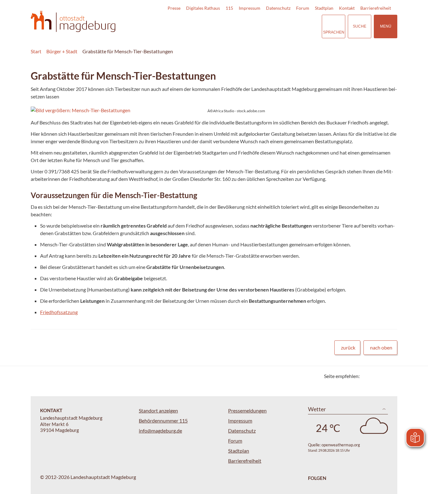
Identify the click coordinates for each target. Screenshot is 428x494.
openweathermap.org (340, 444)
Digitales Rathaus (203, 8)
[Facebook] (374, 376)
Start (36, 51)
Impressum (249, 8)
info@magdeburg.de (160, 431)
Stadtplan (324, 8)
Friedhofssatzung (59, 312)
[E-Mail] (382, 376)
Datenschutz (278, 8)
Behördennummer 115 (163, 420)
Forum (302, 8)
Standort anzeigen (158, 410)
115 (229, 8)
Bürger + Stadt (61, 51)
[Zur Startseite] (73, 21)
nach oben (381, 347)
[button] (148, 110)
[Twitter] (367, 376)
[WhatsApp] (390, 376)
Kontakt (347, 8)
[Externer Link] (273, 26)
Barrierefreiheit (375, 8)
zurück (348, 347)
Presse (174, 8)
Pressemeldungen (247, 410)
